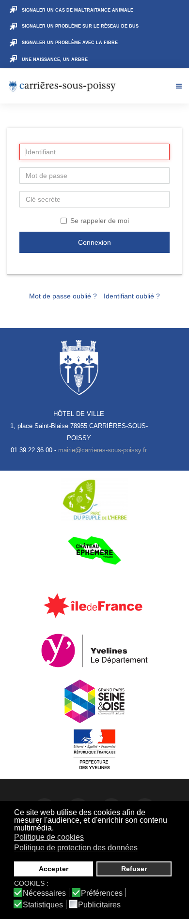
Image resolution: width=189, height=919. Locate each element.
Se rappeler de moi (99, 220)
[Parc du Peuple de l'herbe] (94, 499)
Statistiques (43, 905)
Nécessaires (44, 893)
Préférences (102, 893)
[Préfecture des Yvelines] (94, 749)
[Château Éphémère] (94, 550)
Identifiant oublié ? (132, 296)
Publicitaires (99, 905)
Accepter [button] (53, 869)
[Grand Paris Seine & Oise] (94, 701)
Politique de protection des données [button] (76, 848)
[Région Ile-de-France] (94, 605)
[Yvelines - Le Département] (94, 650)
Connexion (94, 242)
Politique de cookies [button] (49, 837)
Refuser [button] (134, 869)
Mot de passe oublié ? (63, 296)
